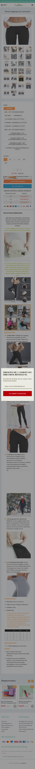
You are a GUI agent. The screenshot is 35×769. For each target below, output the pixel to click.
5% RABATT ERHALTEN (17, 393)
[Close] (31, 370)
